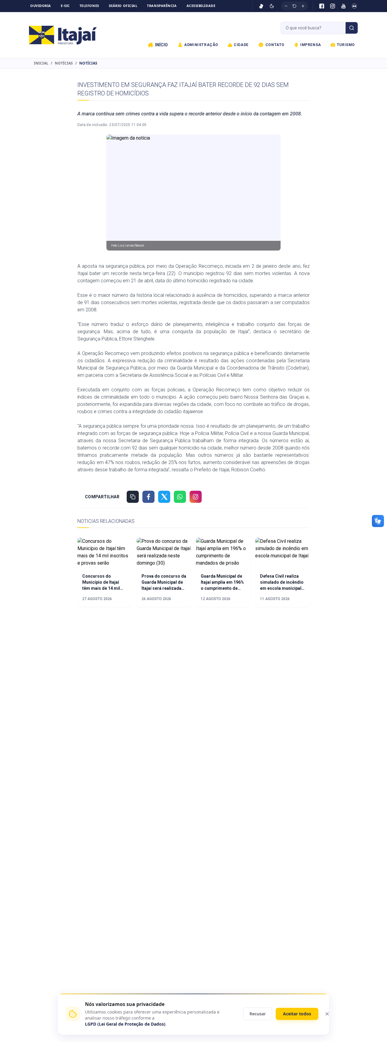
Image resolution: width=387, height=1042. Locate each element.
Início (161, 44)
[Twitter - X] (164, 497)
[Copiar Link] (133, 497)
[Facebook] (321, 6)
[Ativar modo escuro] (272, 6)
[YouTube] (343, 6)
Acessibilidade (201, 5)
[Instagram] (332, 6)
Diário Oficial (123, 5)
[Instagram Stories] (196, 497)
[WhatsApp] (180, 497)
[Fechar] (327, 1014)
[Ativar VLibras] (261, 6)
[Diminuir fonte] (286, 6)
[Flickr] (354, 6)
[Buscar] (352, 28)
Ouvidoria (40, 5)
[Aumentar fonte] (303, 6)
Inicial (41, 63)
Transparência (162, 5)
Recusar (257, 1014)
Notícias (64, 63)
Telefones (89, 5)
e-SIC (65, 5)
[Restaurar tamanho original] (294, 6)
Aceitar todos (297, 1014)
